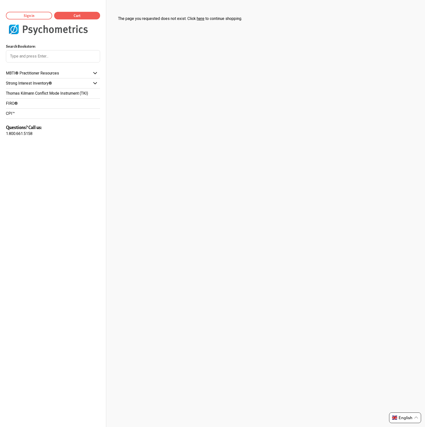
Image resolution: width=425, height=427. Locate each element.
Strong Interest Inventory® (29, 83)
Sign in (29, 16)
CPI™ (10, 113)
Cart (77, 16)
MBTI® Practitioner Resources (32, 73)
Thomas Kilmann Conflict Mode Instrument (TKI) (47, 93)
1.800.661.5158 (19, 133)
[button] (405, 417)
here (200, 18)
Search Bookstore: (21, 46)
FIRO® (12, 103)
